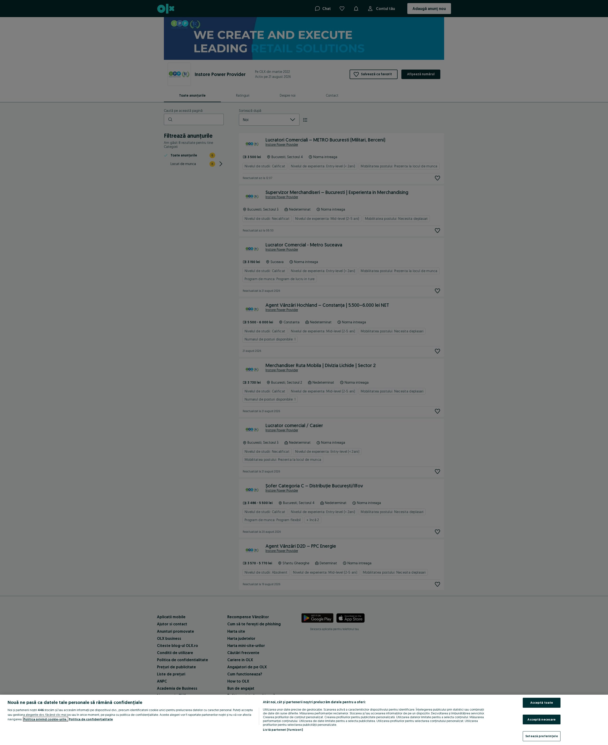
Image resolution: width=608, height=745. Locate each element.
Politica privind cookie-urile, (46, 719)
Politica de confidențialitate (91, 719)
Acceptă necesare (541, 719)
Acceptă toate (541, 702)
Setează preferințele (541, 736)
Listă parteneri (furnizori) (283, 729)
